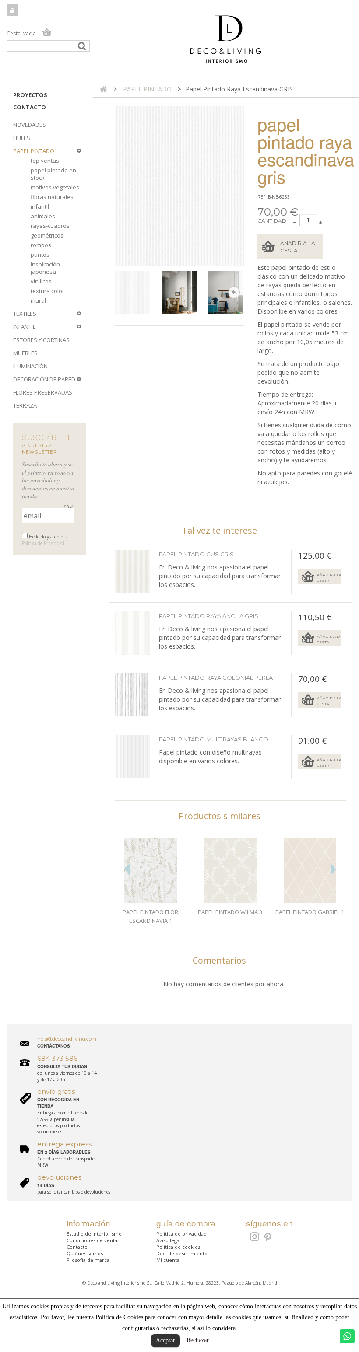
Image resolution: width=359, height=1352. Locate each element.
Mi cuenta (168, 1260)
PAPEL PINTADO (33, 151)
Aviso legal (168, 1240)
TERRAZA (25, 405)
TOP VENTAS (45, 160)
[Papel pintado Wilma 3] (230, 870)
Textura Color (47, 291)
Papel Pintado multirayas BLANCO (213, 739)
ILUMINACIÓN (30, 366)
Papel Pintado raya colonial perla (216, 677)
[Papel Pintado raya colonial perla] (132, 695)
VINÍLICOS (41, 281)
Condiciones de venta (92, 1240)
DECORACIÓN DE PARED (44, 379)
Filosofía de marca (88, 1260)
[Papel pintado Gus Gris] (132, 572)
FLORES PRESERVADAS (42, 392)
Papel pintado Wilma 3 (230, 912)
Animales (43, 216)
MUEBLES (25, 353)
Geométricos (47, 235)
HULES (21, 138)
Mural (38, 300)
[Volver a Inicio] (103, 89)
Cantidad (271, 220)
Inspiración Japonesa (45, 268)
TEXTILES (24, 314)
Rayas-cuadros (50, 226)
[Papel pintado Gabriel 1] (310, 870)
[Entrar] (12, 10)
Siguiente (234, 292)
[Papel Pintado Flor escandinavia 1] (150, 870)
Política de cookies (178, 1247)
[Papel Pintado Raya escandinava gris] (136, 292)
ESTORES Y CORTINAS (41, 340)
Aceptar (165, 1340)
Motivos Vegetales (55, 187)
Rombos (41, 245)
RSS (253, 1236)
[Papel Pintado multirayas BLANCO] (132, 757)
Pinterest (268, 1237)
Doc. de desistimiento (182, 1253)
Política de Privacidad (43, 543)
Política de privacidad (181, 1233)
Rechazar (198, 1340)
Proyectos (30, 95)
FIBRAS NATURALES (52, 197)
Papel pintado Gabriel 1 (309, 912)
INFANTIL (24, 327)
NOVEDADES (29, 125)
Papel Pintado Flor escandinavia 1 (150, 916)
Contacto (29, 107)
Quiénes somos (85, 1253)
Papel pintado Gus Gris (196, 554)
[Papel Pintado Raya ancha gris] (132, 633)
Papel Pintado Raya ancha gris (208, 615)
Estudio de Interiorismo (94, 1233)
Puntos (40, 255)
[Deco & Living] (179, 43)
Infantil (40, 206)
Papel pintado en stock (53, 174)
